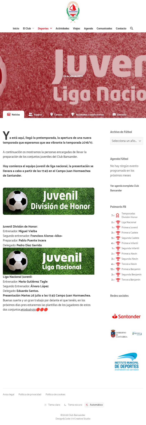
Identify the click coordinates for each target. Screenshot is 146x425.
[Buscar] (131, 28)
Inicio (16, 28)
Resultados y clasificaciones (90, 114)
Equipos (38, 114)
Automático (96, 405)
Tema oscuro (75, 405)
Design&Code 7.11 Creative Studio (73, 419)
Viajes (76, 28)
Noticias (16, 114)
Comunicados (104, 28)
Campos (58, 114)
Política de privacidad (30, 394)
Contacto (121, 28)
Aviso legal (8, 394)
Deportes (43, 28)
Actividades (62, 28)
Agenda (88, 28)
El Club (27, 28)
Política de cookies (55, 394)
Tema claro (54, 405)
